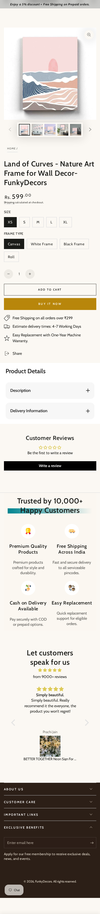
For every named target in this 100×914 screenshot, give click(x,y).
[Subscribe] (93, 842)
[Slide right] (90, 129)
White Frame (42, 245)
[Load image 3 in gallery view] (50, 129)
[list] (50, 575)
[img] (50, 670)
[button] (14, 722)
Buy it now (50, 304)
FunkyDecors (43, 881)
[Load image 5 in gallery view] (75, 129)
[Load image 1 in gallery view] (24, 129)
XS (12, 223)
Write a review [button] (50, 466)
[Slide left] (9, 129)
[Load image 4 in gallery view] (62, 129)
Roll (13, 258)
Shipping (9, 202)
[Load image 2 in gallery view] (37, 129)
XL (67, 223)
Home (11, 148)
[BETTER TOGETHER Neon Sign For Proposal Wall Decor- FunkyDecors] (50, 746)
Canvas (16, 245)
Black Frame (74, 245)
